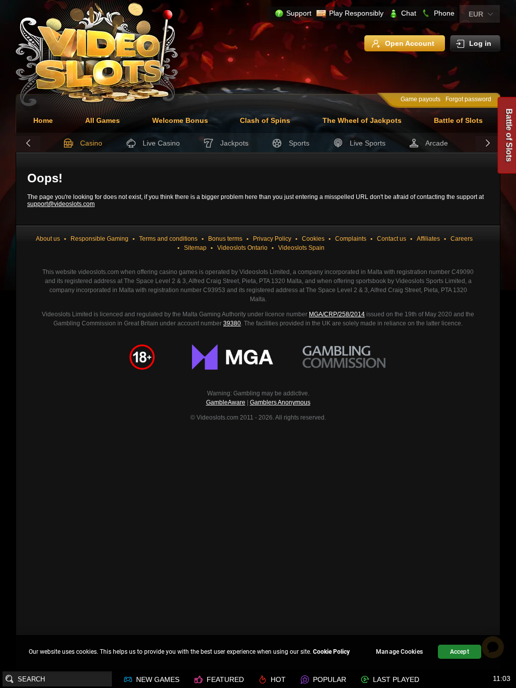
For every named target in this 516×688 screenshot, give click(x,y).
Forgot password (468, 99)
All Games (102, 120)
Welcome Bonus (180, 120)
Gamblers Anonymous (280, 402)
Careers (461, 238)
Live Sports (368, 143)
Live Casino (161, 143)
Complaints (350, 238)
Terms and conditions (168, 238)
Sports (299, 143)
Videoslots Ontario (242, 247)
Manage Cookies (399, 651)
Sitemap (195, 247)
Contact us (391, 238)
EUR (476, 14)
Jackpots (234, 143)
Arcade (436, 143)
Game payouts (420, 99)
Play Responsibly (356, 13)
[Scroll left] (28, 143)
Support (298, 13)
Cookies (313, 238)
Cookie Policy (331, 651)
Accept (459, 651)
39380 (232, 323)
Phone (444, 13)
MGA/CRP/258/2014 (337, 314)
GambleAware (225, 402)
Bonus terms (225, 238)
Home (43, 120)
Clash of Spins (265, 120)
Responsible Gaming (99, 238)
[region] (258, 653)
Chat (408, 13)
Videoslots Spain (301, 247)
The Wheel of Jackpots (362, 120)
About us (48, 238)
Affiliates (428, 238)
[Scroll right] (488, 143)
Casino (91, 143)
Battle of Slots (458, 120)
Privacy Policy (272, 238)
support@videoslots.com (61, 204)
